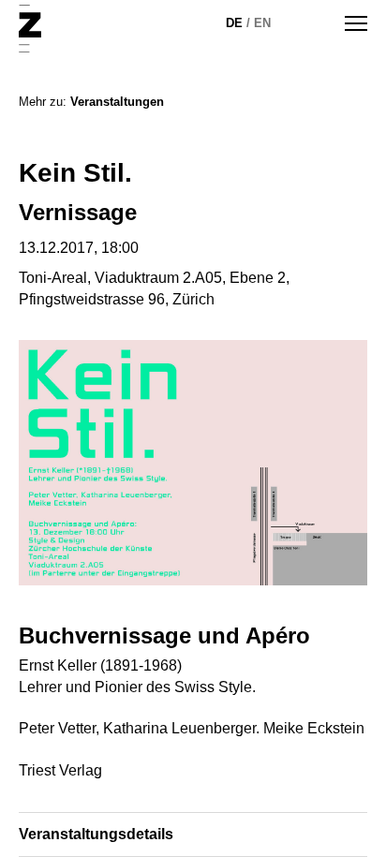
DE (234, 23)
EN (262, 23)
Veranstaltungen (117, 102)
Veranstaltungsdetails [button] (96, 834)
